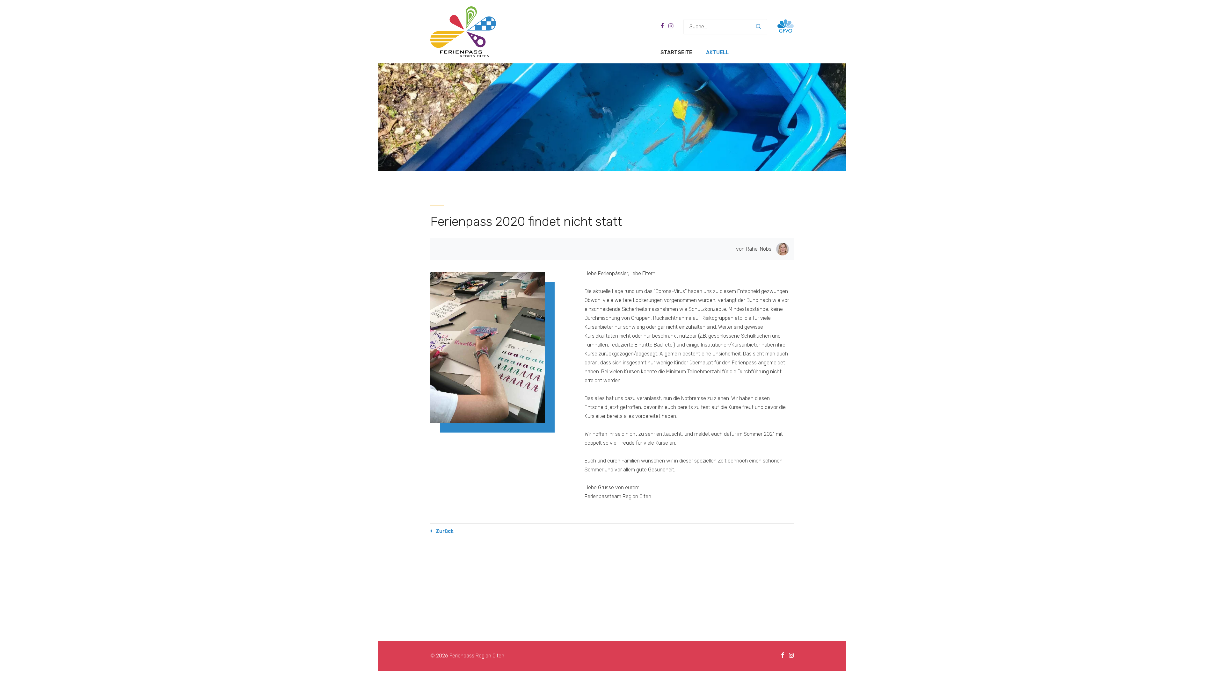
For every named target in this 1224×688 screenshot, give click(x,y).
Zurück (445, 531)
